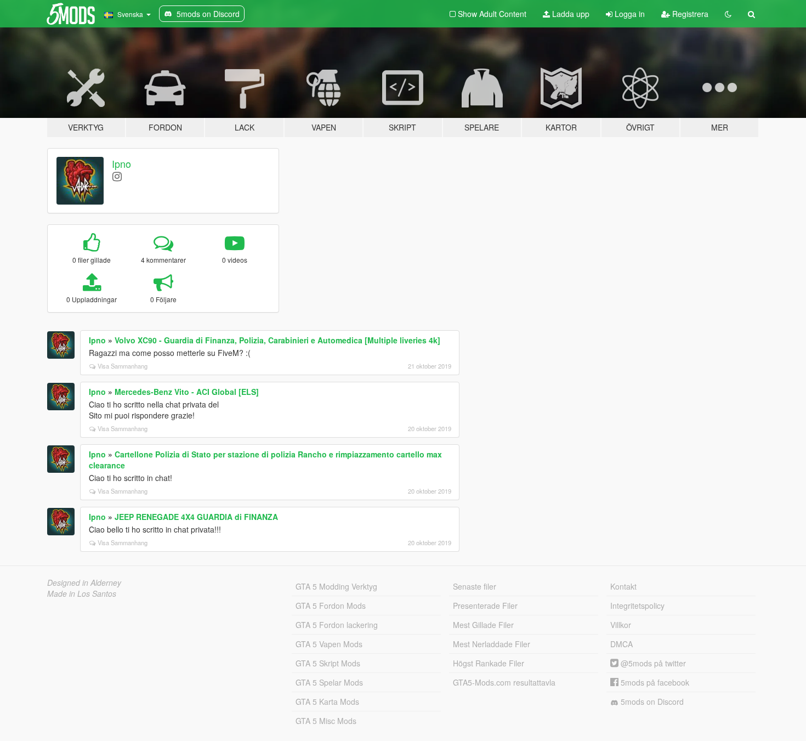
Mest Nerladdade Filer (491, 643)
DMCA (621, 643)
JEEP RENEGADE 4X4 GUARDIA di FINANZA (196, 516)
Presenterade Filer (485, 605)
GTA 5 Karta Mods (327, 701)
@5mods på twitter (652, 663)
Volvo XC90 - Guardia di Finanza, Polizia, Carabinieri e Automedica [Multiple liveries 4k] (277, 340)
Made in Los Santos (81, 593)
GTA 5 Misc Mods (326, 720)
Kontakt (623, 586)
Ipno (121, 163)
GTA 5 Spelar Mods (329, 682)
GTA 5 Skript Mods (328, 663)
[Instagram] (117, 176)
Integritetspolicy (637, 605)
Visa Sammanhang (122, 365)
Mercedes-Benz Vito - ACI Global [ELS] (187, 391)
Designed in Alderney (84, 582)
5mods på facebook (653, 682)
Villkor (620, 624)
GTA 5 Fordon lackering (337, 624)
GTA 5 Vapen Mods (329, 643)
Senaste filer (474, 586)
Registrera (689, 13)
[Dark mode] (728, 13)
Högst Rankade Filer (488, 663)
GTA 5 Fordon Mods (331, 605)
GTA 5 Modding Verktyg (336, 586)
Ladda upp (569, 13)
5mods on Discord (651, 701)
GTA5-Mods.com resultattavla (504, 682)
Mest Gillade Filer (483, 624)
